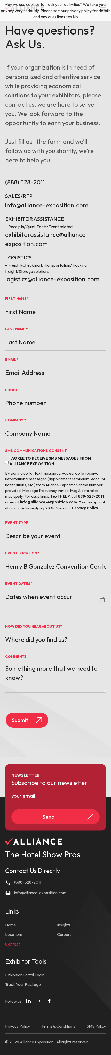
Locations (14, 934)
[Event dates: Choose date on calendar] (102, 600)
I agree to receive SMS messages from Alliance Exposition (50, 461)
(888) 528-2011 (25, 182)
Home (10, 924)
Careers (64, 934)
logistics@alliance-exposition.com (52, 279)
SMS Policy (96, 1026)
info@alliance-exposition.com (46, 205)
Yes (69, 16)
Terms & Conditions (58, 1026)
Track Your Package (23, 984)
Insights (63, 924)
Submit (20, 720)
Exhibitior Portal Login (24, 974)
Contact (12, 944)
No (75, 16)
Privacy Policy (17, 1026)
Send (49, 816)
